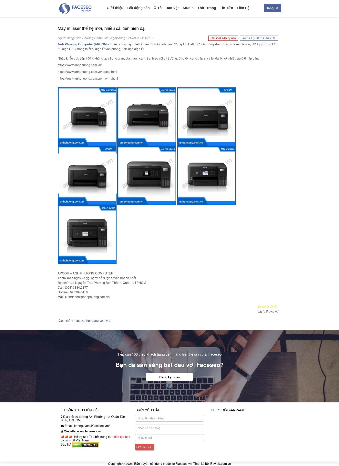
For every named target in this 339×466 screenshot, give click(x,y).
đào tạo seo (122, 436)
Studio (188, 8)
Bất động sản (138, 8)
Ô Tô (158, 8)
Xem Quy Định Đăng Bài (259, 38)
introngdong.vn (71, 451)
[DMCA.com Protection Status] (85, 444)
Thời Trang (207, 8)
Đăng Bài (272, 8)
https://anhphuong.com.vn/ (92, 320)
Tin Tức (226, 8)
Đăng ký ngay (169, 377)
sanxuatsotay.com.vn (75, 456)
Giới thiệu (115, 8)
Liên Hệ (243, 8)
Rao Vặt (172, 8)
